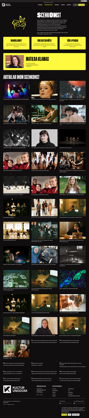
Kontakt (69, 4)
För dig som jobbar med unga (74, 395)
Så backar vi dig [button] (48, 4)
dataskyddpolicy (65, 411)
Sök (69, 390)
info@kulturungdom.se (41, 389)
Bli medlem (81, 4)
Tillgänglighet (71, 388)
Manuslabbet (16, 40)
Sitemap (13, 404)
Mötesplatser (55, 390)
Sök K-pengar (72, 40)
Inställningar (76, 414)
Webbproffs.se (9, 404)
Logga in (76, 4)
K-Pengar (54, 388)
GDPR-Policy (5, 402)
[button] (86, 4)
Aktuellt (57, 4)
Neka (69, 414)
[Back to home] (6, 4)
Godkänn (64, 414)
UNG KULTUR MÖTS (45, 40)
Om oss (63, 4)
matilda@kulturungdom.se (32, 64)
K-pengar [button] (40, 4)
